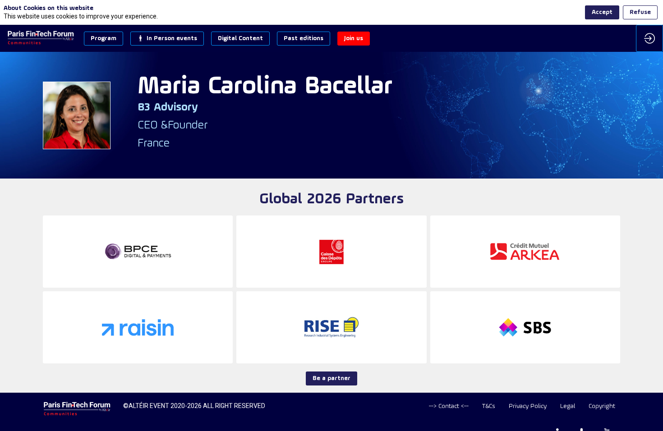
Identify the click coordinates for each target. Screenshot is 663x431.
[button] (103, 39)
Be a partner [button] (331, 378)
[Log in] (649, 38)
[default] (449, 406)
